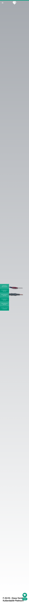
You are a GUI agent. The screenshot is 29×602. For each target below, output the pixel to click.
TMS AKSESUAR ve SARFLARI (4, 304)
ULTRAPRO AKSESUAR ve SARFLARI (4, 308)
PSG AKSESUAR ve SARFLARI (4, 300)
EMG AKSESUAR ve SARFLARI (4, 295)
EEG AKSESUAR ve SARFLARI (4, 291)
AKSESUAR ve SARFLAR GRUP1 (4, 286)
